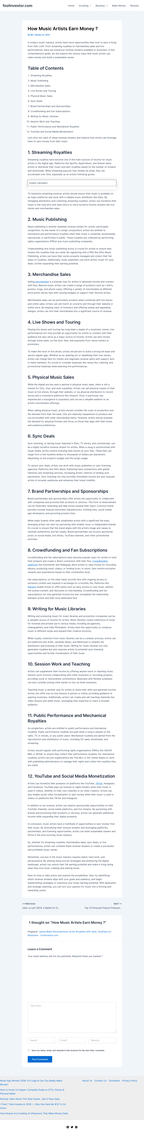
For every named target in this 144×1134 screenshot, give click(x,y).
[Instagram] (76, 1127)
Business (100, 5)
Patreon (32, 586)
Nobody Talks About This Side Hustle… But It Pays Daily (30, 1098)
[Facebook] (68, 1127)
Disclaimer (114, 1080)
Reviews (134, 5)
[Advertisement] (72, 981)
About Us (87, 1080)
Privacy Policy (129, 1080)
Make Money (119, 5)
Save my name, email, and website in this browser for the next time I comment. (68, 1050)
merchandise (42, 281)
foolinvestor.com (17, 5)
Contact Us (100, 1080)
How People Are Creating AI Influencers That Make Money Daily (34, 1113)
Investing (83, 5)
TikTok (99, 783)
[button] (89, 5)
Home (71, 5)
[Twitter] (72, 1127)
